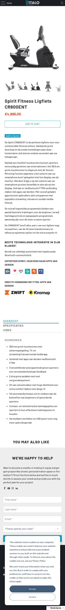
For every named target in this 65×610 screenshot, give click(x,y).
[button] (55, 608)
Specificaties (13, 325)
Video (7, 330)
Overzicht (10, 321)
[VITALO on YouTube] (8, 488)
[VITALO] (32, 3)
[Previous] (7, 48)
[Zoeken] (62, 3)
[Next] (58, 48)
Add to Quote (13, 135)
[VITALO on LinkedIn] (16, 488)
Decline (32, 597)
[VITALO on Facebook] (4, 488)
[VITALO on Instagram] (13, 488)
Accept (32, 589)
